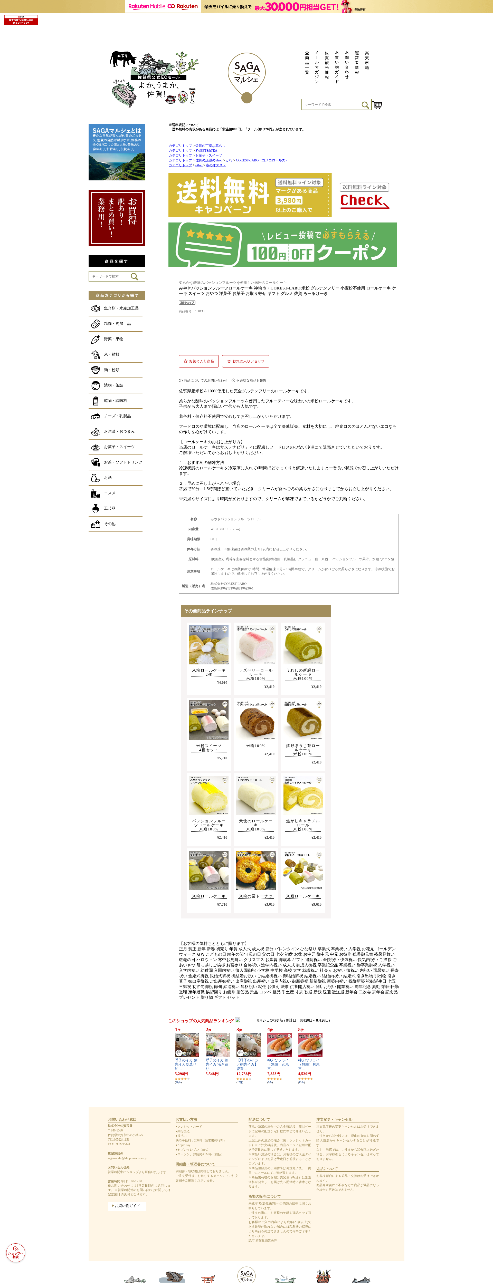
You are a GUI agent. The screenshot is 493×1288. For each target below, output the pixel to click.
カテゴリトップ (180, 146)
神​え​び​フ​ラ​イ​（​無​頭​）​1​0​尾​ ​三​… (310, 1064)
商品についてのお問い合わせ (205, 380)
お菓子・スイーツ (119, 447)
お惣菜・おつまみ (119, 431)
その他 (110, 524)
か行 (229, 160)
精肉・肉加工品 (117, 324)
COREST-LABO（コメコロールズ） (262, 160)
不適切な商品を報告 (251, 380)
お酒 (108, 478)
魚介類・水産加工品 (121, 308)
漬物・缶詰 (113, 385)
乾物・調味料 (115, 401)
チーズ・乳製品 (117, 416)
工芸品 (110, 508)
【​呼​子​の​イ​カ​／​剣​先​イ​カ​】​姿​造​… (247, 1064)
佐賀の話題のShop (209, 160)
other (199, 165)
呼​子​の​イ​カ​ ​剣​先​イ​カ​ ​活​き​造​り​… (217, 1064)
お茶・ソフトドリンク (123, 462)
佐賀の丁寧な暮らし (210, 146)
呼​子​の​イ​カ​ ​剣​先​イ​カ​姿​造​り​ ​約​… (186, 1064)
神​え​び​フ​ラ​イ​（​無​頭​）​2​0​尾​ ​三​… (279, 1064)
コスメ (110, 493)
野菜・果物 (113, 339)
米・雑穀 (111, 354)
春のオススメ (216, 165)
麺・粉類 (111, 370)
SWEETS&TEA (206, 150)
